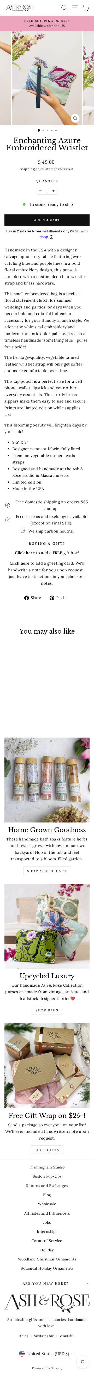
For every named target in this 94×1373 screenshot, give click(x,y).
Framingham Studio (47, 1167)
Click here (20, 563)
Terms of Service (47, 1240)
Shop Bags (47, 1010)
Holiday (47, 1250)
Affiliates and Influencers (47, 1213)
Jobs (47, 1222)
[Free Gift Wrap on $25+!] (47, 1065)
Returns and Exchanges (47, 1185)
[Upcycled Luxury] (47, 926)
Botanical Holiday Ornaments (47, 1268)
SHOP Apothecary (47, 871)
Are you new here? (46, 1283)
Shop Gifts (47, 1150)
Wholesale (47, 1204)
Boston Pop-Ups (47, 1176)
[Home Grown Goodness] (47, 780)
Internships (47, 1231)
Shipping (27, 169)
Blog (47, 1194)
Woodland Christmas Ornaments (47, 1259)
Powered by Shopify (47, 1368)
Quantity (47, 181)
